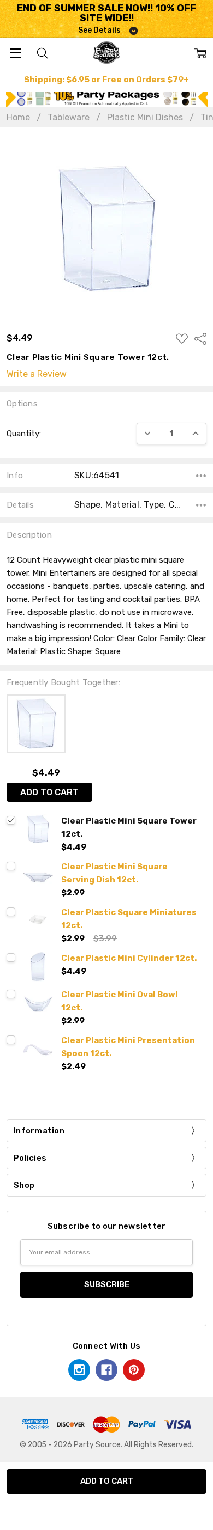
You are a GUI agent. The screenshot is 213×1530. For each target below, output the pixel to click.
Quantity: (24, 433)
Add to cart (49, 792)
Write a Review (37, 374)
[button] (107, 97)
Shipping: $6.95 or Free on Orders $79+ (106, 79)
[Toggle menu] (15, 53)
